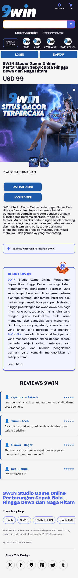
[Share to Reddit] (52, 564)
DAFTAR (58, 54)
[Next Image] (75, 123)
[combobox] (35, 24)
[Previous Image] (3, 123)
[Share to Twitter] (10, 564)
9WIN (12, 279)
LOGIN (19, 54)
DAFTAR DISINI (23, 186)
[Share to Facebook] (20, 564)
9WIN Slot (15, 334)
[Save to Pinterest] (42, 564)
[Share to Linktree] (31, 564)
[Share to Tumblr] (63, 564)
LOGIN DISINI (23, 197)
